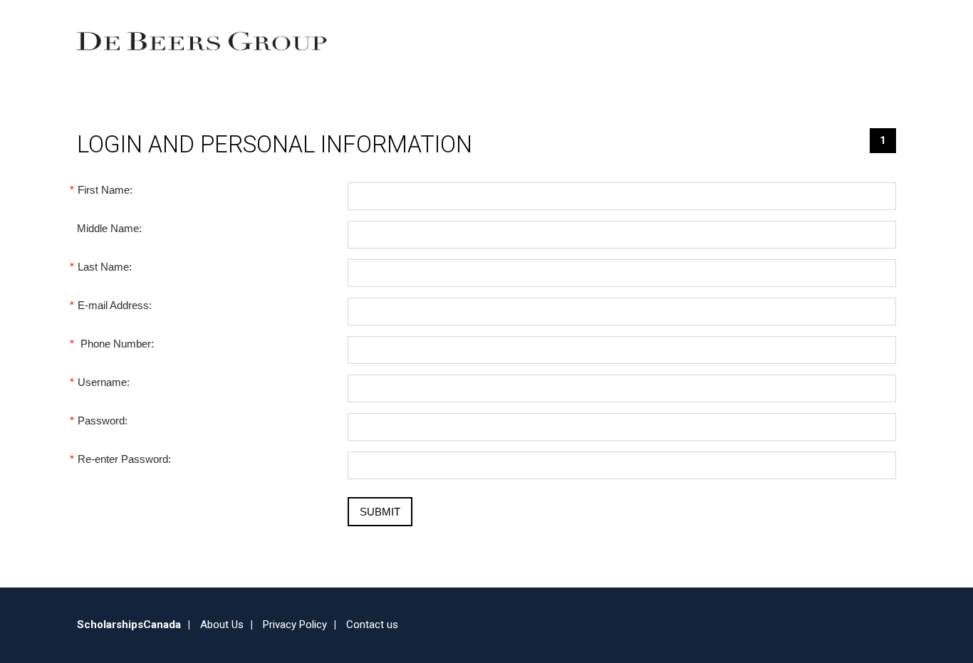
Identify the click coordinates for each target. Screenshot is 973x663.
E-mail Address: (114, 305)
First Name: (104, 190)
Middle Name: (109, 228)
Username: (103, 382)
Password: (102, 420)
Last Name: (104, 267)
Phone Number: (115, 344)
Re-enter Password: (124, 459)
